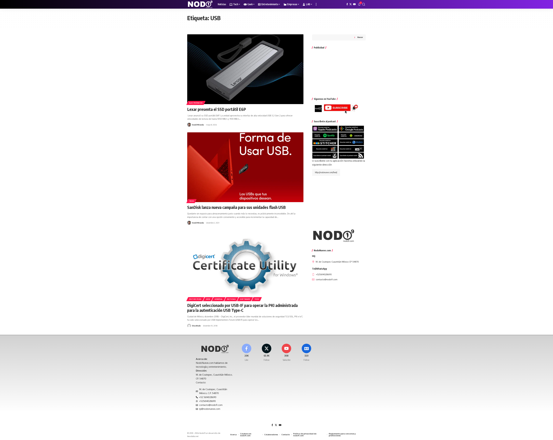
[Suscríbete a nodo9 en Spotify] (325, 135)
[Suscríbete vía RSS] (351, 155)
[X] (350, 4)
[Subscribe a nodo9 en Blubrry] (351, 141)
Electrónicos (196, 103)
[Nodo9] (200, 4)
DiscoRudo (196, 326)
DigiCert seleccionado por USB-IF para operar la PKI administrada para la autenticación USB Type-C (242, 308)
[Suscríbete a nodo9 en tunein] (351, 148)
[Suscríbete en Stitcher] (325, 141)
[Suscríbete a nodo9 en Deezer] (325, 148)
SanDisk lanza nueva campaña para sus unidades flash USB (236, 207)
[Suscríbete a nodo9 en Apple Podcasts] (325, 128)
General (219, 299)
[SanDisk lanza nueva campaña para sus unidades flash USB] (245, 167)
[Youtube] (286, 352)
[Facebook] (347, 4)
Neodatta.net (192, 436)
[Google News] (306, 352)
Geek (208, 299)
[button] (316, 4)
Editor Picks (195, 299)
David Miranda (198, 125)
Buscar (360, 37)
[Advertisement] (339, 72)
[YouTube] (354, 4)
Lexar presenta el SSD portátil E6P (216, 109)
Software (245, 299)
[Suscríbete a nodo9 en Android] (351, 135)
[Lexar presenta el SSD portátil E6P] (245, 69)
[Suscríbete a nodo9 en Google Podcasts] (351, 128)
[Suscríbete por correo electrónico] (325, 155)
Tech (191, 201)
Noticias (231, 299)
